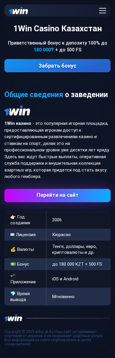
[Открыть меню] (102, 10)
